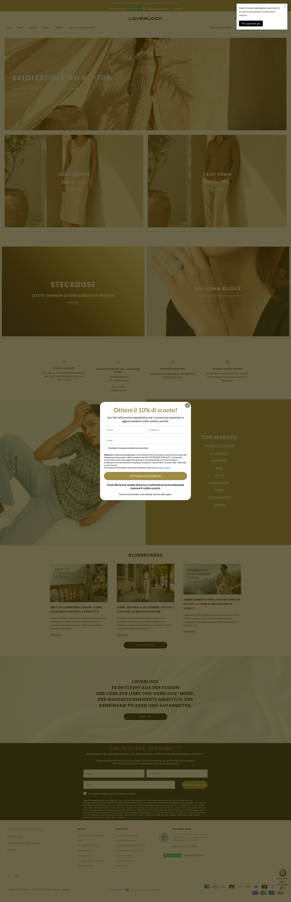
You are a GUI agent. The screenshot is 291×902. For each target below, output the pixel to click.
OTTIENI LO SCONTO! (145, 476)
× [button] (285, 6)
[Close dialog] (187, 405)
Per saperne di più (251, 23)
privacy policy (164, 467)
